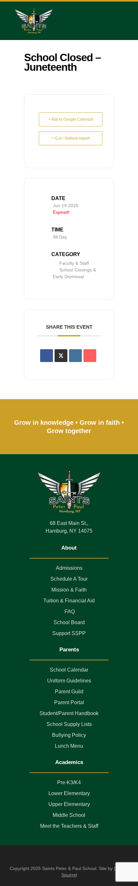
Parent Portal (69, 702)
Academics (69, 762)
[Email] (89, 355)
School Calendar (69, 670)
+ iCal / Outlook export (70, 138)
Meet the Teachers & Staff (69, 826)
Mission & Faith (69, 589)
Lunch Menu (69, 746)
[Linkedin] (75, 355)
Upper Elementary (69, 804)
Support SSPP (69, 633)
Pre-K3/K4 (69, 782)
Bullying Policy (69, 735)
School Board (69, 622)
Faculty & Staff (74, 263)
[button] (121, 20)
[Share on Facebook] (46, 355)
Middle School (69, 815)
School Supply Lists (69, 724)
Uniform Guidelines (69, 680)
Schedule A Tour (69, 579)
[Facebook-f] (69, 856)
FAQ (69, 611)
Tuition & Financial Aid (69, 600)
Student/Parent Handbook (69, 713)
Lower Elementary (69, 793)
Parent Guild (69, 691)
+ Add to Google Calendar (70, 119)
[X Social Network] (61, 355)
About (69, 548)
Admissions (69, 568)
